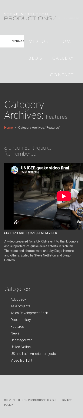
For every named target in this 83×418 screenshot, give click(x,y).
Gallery (63, 58)
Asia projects (20, 306)
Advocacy (18, 299)
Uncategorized (22, 340)
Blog (35, 58)
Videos (38, 41)
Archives (18, 41)
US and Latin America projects (33, 354)
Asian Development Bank (29, 313)
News (15, 333)
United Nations (21, 347)
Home (66, 41)
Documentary (21, 320)
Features (17, 327)
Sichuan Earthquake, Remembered (28, 151)
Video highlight (21, 360)
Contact (62, 75)
